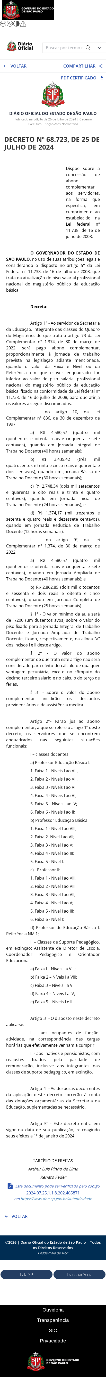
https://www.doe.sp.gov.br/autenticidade (56, 1198)
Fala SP (26, 1274)
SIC (53, 1330)
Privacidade (53, 1340)
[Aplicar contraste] (16, 25)
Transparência (79, 1274)
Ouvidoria (53, 1310)
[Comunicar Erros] (23, 25)
